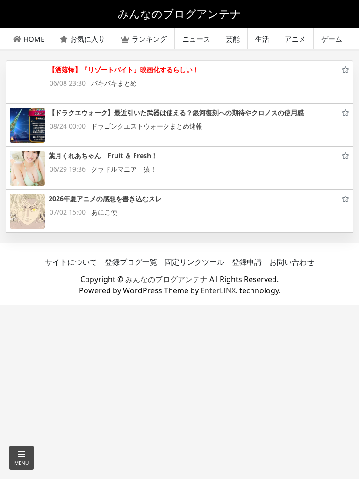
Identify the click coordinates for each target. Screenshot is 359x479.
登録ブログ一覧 (131, 262)
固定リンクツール (194, 262)
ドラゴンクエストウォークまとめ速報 (146, 126)
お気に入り (87, 39)
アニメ (295, 39)
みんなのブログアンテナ (166, 279)
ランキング (149, 39)
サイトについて (71, 262)
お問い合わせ (291, 262)
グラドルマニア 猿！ (124, 169)
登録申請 (247, 262)
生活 (262, 39)
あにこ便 (104, 212)
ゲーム (331, 39)
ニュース (196, 39)
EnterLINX (218, 290)
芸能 (233, 39)
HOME (33, 39)
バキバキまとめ (114, 83)
